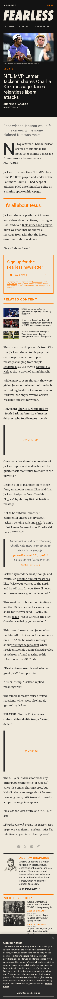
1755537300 (30, 439)
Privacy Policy (37, 282)
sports (8, 69)
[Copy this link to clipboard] (38, 846)
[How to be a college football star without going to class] (14, 919)
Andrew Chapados (15, 104)
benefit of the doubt (40, 385)
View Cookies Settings (28, 993)
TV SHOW (8, 27)
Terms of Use (12, 284)
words (36, 347)
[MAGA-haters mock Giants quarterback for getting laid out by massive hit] (11, 312)
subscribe (9, 5)
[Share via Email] (31, 846)
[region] (28, 966)
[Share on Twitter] (25, 846)
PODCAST (24, 27)
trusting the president (25, 645)
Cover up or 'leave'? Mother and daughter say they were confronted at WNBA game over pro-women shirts (37, 323)
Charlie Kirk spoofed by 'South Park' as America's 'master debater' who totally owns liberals (25, 413)
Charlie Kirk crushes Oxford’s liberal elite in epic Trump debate (26, 719)
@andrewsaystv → (29, 889)
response (33, 802)
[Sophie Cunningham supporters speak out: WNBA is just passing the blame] (14, 906)
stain (31, 494)
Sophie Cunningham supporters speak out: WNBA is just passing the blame (40, 905)
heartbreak (10, 366)
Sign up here (40, 834)
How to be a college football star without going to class (37, 918)
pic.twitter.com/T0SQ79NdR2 (30, 555)
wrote (32, 673)
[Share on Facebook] (18, 846)
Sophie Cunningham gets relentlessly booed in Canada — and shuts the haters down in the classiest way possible (39, 932)
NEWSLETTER (42, 27)
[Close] (53, 938)
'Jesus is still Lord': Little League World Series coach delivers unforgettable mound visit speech (36, 334)
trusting (43, 220)
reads (15, 616)
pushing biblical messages (33, 578)
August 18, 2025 (30, 564)
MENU (50, 5)
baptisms (31, 220)
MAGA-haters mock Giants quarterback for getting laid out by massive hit (36, 311)
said (30, 466)
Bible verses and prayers (37, 225)
